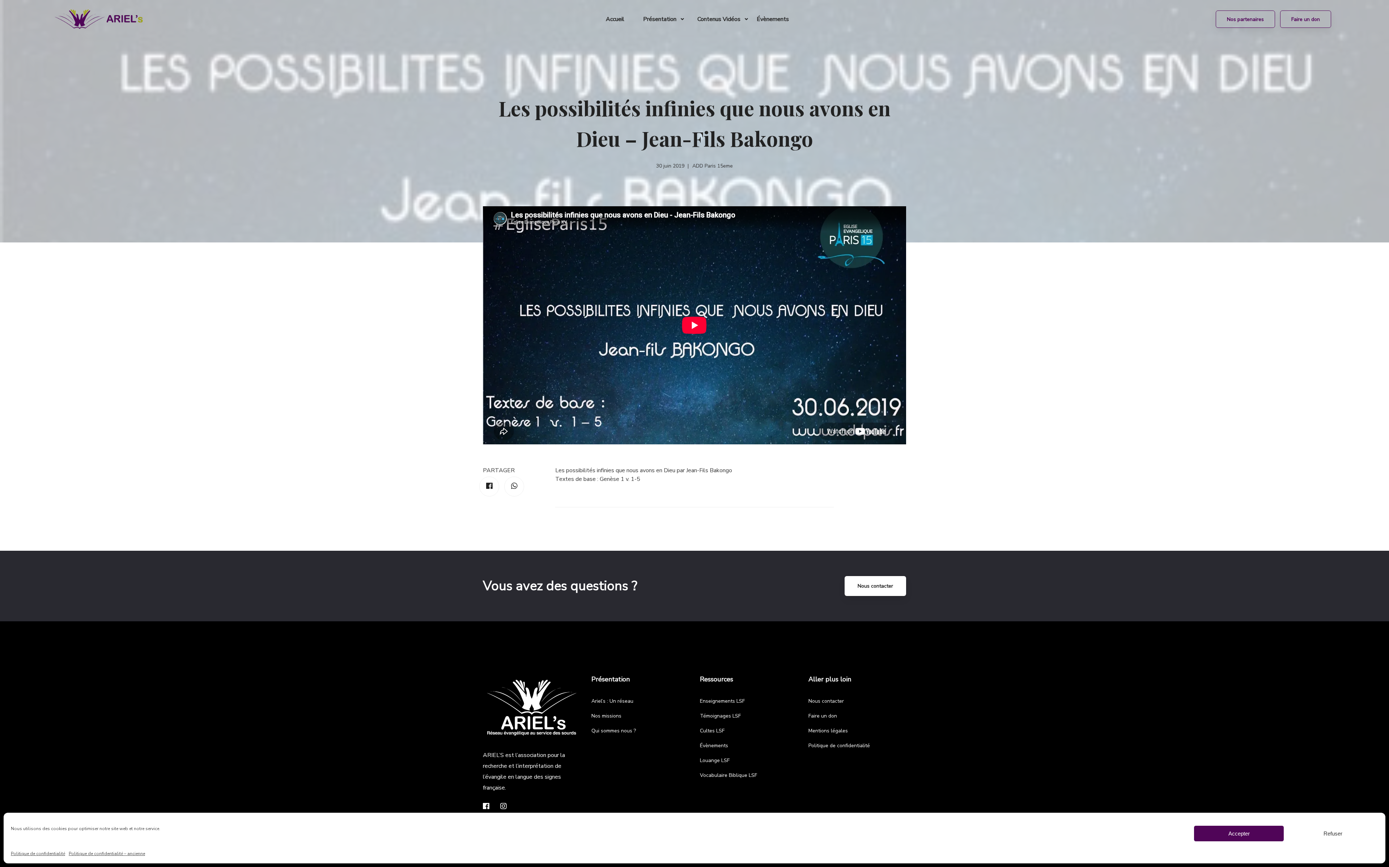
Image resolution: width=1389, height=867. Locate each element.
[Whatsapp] (514, 486)
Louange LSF (715, 760)
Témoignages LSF (720, 715)
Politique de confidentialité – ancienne (107, 854)
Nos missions (606, 715)
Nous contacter (875, 586)
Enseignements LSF (722, 701)
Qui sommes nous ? (613, 730)
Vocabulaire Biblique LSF (728, 775)
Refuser (1333, 833)
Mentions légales (828, 730)
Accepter (1239, 833)
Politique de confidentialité (38, 854)
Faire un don (822, 715)
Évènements (714, 745)
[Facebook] (489, 486)
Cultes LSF (712, 730)
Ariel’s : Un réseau (612, 701)
